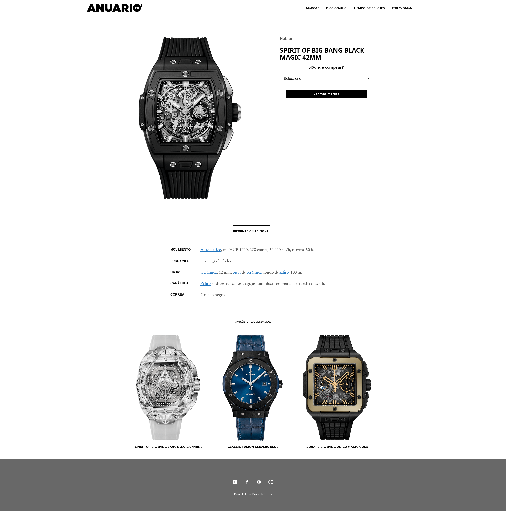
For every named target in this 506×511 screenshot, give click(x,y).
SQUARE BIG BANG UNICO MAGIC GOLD (337, 447)
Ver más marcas (326, 94)
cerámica (254, 272)
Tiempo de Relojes (369, 8)
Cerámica (208, 272)
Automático (210, 249)
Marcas (312, 8)
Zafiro (205, 283)
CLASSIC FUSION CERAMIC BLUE (253, 447)
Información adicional (251, 231)
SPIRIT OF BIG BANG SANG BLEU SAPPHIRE (168, 447)
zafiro (284, 272)
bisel (237, 272)
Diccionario (336, 8)
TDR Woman (402, 8)
